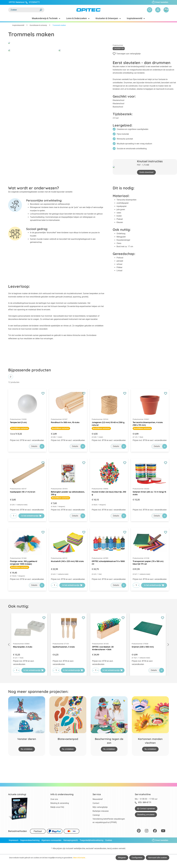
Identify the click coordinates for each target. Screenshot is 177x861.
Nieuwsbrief (98, 799)
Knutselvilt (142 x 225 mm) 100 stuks (67, 561)
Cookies (108, 840)
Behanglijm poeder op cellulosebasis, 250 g (68, 493)
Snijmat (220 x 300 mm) (143, 647)
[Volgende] (168, 644)
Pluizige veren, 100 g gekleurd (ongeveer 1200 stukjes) (23, 562)
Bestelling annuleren (145, 814)
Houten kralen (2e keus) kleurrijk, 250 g (109, 493)
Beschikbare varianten (19, 428)
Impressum (13, 840)
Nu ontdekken (27, 749)
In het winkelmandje (29, 516)
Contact (96, 803)
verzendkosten (100, 848)
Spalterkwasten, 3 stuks (64, 647)
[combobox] (23, 9)
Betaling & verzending (59, 803)
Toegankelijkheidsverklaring (91, 840)
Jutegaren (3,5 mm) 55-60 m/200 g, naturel (108, 423)
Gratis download (146, 172)
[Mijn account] (158, 9)
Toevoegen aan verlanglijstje (128, 54)
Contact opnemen (147, 808)
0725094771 (34, 2)
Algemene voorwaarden (51, 840)
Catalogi (96, 815)
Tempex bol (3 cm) (18, 422)
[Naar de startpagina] (88, 10)
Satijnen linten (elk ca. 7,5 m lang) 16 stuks (149, 493)
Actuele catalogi (17, 794)
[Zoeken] (40, 9)
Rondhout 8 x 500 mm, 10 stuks (65, 422)
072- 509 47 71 (144, 802)
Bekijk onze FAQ (57, 807)
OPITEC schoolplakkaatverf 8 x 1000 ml (108, 562)
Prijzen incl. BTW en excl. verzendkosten (27, 440)
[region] (88, 644)
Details (34, 446)
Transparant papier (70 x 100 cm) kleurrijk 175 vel (148, 562)
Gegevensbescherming (29, 840)
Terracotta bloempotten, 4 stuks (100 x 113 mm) (148, 423)
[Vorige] (9, 644)
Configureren (137, 857)
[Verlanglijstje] (149, 9)
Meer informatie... (79, 858)
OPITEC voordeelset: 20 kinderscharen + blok (103, 648)
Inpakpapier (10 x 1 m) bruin (22, 492)
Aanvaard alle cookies (157, 857)
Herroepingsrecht (70, 840)
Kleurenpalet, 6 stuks (22, 647)
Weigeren (122, 857)
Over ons (54, 799)
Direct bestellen (161, 2)
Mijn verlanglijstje (100, 807)
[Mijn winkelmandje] (166, 9)
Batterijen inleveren (101, 811)
